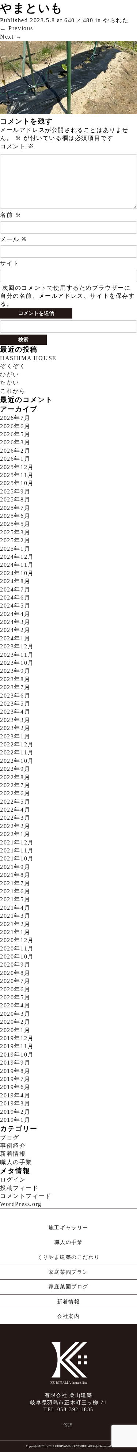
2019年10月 (17, 1054)
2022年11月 (17, 752)
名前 (10, 215)
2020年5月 (15, 997)
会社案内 (68, 1316)
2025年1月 (15, 549)
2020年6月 (15, 989)
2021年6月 (15, 891)
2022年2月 (15, 826)
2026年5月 (15, 434)
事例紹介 (13, 1146)
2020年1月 (15, 1030)
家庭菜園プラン (68, 1272)
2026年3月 (15, 442)
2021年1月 (15, 932)
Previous (16, 28)
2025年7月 (15, 508)
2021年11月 (17, 850)
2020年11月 (17, 948)
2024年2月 (15, 630)
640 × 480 (78, 20)
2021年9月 (15, 867)
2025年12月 (17, 467)
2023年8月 (15, 679)
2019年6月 (15, 1087)
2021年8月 (15, 875)
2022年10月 (17, 761)
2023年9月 (15, 671)
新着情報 (13, 1154)
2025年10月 (17, 483)
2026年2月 (15, 451)
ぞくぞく (13, 366)
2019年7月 (15, 1079)
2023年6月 (15, 695)
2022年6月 (15, 793)
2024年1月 (15, 638)
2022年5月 (15, 802)
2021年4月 (15, 908)
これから (13, 391)
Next (11, 37)
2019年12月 (17, 1038)
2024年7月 (15, 589)
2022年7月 (15, 785)
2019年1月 (15, 1120)
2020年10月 (17, 956)
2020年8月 (15, 973)
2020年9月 (15, 964)
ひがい (9, 374)
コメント (17, 146)
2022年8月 (15, 777)
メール (14, 239)
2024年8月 (15, 581)
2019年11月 (17, 1046)
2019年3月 (15, 1103)
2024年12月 (17, 557)
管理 (68, 1425)
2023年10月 (17, 663)
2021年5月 (15, 899)
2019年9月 (15, 1062)
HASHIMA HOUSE (28, 358)
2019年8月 (15, 1071)
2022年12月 (17, 744)
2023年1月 (15, 736)
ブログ (9, 1138)
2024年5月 (15, 605)
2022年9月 (15, 769)
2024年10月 (17, 573)
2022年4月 (15, 810)
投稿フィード (19, 1188)
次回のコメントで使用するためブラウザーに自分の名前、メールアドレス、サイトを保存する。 (67, 296)
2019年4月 (15, 1095)
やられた (116, 20)
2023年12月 (17, 646)
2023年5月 (15, 703)
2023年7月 (15, 687)
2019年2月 (15, 1112)
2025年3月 (15, 532)
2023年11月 (17, 655)
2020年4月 (15, 1005)
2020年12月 (17, 940)
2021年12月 (17, 842)
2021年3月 (15, 916)
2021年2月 (15, 924)
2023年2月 (15, 728)
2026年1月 (15, 459)
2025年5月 (15, 524)
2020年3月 (15, 1014)
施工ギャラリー (68, 1227)
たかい (9, 382)
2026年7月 (15, 418)
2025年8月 (15, 499)
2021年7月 (15, 883)
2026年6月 (15, 426)
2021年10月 (17, 858)
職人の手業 (16, 1162)
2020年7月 (15, 981)
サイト (9, 263)
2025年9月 (15, 491)
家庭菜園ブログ (68, 1286)
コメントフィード (26, 1196)
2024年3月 (15, 622)
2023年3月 (15, 720)
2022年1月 (15, 834)
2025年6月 (15, 516)
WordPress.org (21, 1204)
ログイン (13, 1179)
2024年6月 (15, 597)
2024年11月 (17, 565)
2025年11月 (17, 475)
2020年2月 (15, 1022)
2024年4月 (15, 614)
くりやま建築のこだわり (68, 1257)
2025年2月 (15, 540)
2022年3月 (15, 818)
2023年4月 (15, 712)
